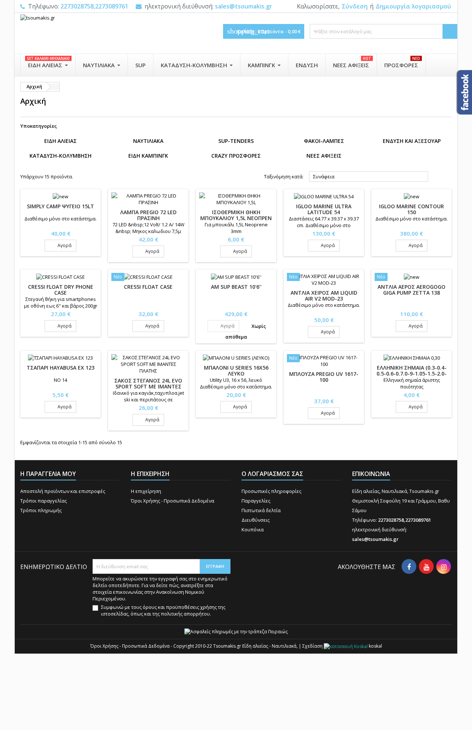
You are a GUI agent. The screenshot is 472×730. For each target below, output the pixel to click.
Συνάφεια (368, 177)
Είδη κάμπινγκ (148, 155)
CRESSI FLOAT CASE (148, 286)
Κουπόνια (253, 529)
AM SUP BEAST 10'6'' (236, 286)
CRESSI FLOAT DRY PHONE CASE (60, 289)
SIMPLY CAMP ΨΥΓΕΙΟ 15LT (60, 206)
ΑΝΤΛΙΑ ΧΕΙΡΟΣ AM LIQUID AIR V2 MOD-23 (324, 295)
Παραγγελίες (256, 500)
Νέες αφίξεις (323, 155)
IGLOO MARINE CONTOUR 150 (411, 209)
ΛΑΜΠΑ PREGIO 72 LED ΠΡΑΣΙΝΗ (148, 215)
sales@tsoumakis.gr (243, 6)
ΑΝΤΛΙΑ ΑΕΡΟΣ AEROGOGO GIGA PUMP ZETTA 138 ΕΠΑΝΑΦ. (411, 292)
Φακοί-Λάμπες (324, 140)
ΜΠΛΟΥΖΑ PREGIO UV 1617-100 (323, 376)
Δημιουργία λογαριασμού (413, 6)
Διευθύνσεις (256, 520)
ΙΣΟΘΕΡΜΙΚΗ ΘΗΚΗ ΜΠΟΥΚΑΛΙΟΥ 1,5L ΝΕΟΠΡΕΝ (236, 215)
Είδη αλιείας (60, 140)
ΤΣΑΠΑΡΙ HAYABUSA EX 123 (60, 367)
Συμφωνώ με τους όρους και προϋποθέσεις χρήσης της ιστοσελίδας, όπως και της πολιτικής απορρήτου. (163, 610)
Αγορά (60, 245)
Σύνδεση (355, 6)
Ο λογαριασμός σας (272, 474)
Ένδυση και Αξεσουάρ (412, 140)
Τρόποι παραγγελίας (43, 500)
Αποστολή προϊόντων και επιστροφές (62, 491)
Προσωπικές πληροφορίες (271, 491)
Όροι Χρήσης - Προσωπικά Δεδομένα (172, 500)
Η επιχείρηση (146, 491)
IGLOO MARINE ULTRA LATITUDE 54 (323, 209)
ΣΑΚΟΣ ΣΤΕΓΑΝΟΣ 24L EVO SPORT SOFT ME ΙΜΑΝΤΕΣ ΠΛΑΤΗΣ (148, 386)
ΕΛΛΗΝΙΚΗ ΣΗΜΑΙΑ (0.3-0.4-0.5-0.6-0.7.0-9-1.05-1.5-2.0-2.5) (411, 373)
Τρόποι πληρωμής (41, 510)
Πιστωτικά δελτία (261, 510)
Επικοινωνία (371, 474)
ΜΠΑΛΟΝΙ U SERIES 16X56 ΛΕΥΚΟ (236, 370)
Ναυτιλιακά (148, 140)
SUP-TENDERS (236, 140)
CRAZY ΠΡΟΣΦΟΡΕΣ (236, 155)
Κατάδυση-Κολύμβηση (60, 155)
